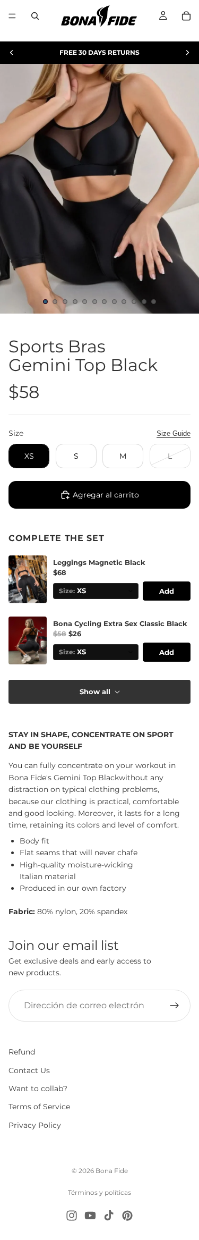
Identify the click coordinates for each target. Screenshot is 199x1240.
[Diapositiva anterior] (11, 52)
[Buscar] (35, 16)
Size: (67, 591)
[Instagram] (71, 1215)
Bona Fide (112, 1171)
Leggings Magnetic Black (99, 563)
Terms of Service (39, 1106)
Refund (21, 1052)
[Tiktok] (108, 1215)
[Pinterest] (127, 1215)
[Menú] (12, 16)
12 (154, 302)
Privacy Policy (34, 1125)
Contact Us (29, 1070)
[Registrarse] (174, 1005)
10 (134, 302)
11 (144, 302)
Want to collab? (37, 1088)
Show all (95, 691)
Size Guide (174, 433)
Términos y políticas (99, 1192)
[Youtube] (90, 1215)
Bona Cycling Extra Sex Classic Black (120, 624)
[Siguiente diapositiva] (187, 52)
